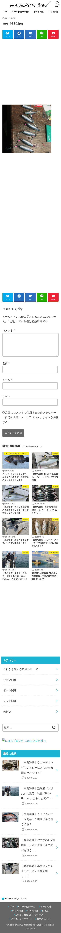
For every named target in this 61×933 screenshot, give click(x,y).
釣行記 (7, 711)
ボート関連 (39, 12)
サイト (6, 396)
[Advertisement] (30, 71)
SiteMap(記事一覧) (20, 12)
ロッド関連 (53, 12)
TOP (5, 12)
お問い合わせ (43, 919)
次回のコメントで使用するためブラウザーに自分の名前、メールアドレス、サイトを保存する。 (30, 417)
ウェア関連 (10, 679)
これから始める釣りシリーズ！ (22, 669)
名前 (6, 363)
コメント (8, 330)
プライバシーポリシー (22, 919)
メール (7, 379)
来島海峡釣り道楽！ (33, 925)
